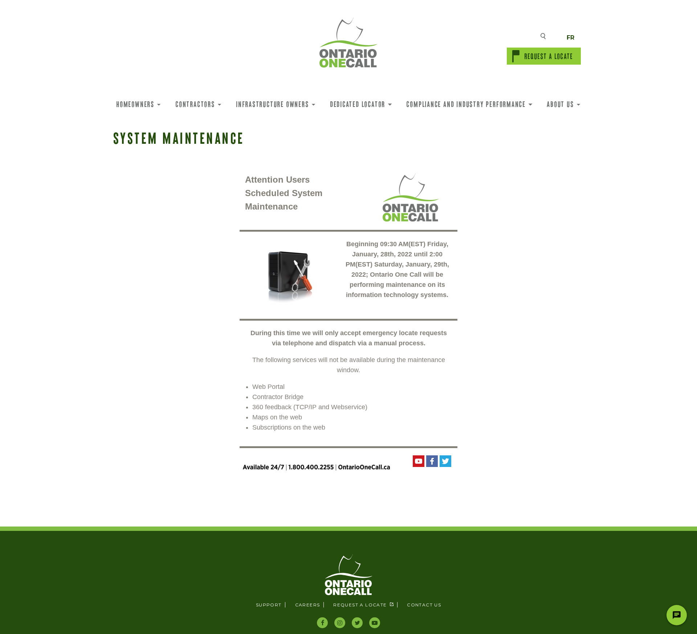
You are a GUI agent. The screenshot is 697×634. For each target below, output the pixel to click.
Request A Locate (548, 56)
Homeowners (135, 104)
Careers (307, 604)
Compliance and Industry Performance (466, 104)
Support (269, 604)
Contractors (195, 104)
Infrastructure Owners (272, 104)
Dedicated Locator (357, 104)
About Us (560, 104)
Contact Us (424, 604)
